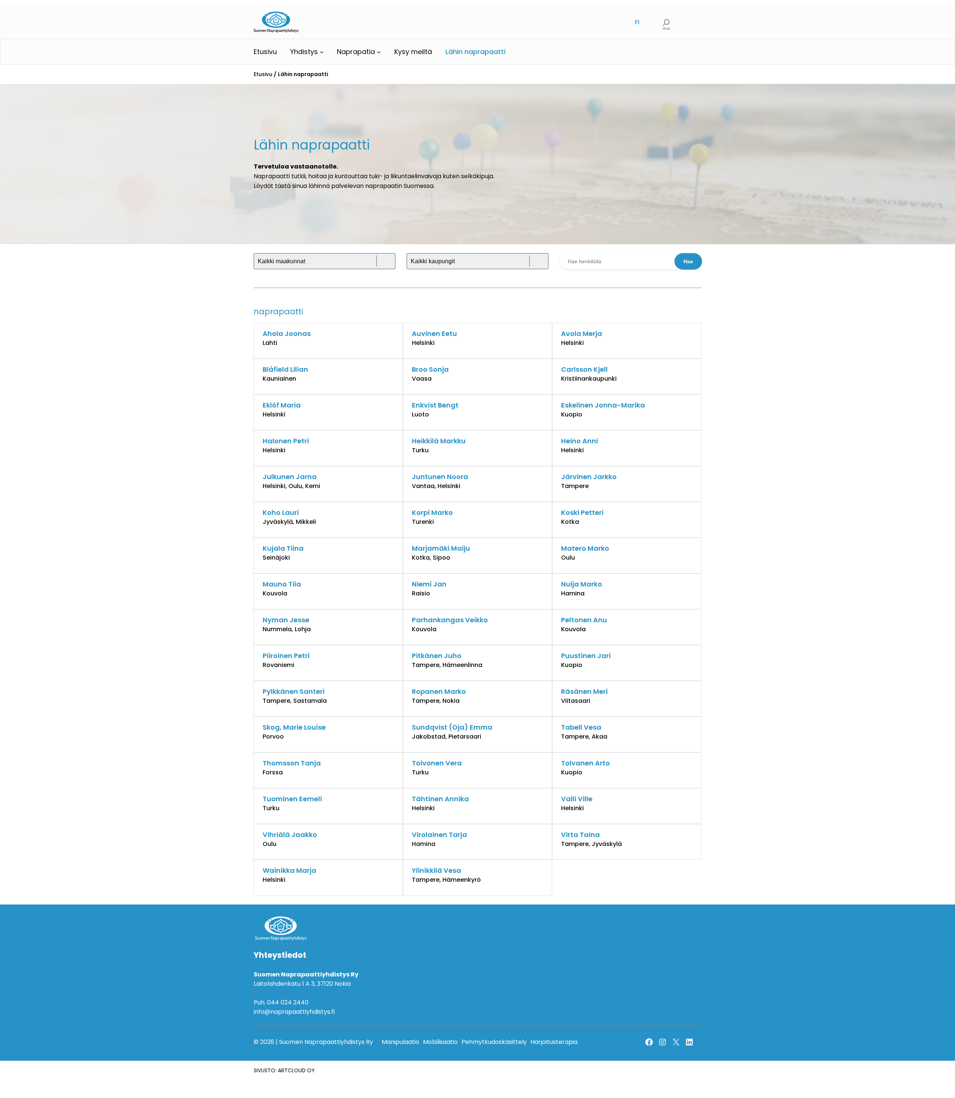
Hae (688, 261)
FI (637, 22)
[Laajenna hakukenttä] (666, 22)
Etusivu (263, 74)
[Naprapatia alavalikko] (379, 52)
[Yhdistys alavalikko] (322, 52)
